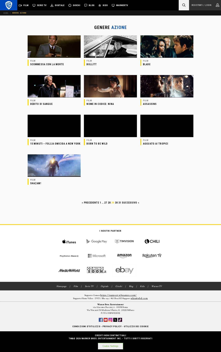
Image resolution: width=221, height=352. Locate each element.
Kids (105, 5)
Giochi (76, 5)
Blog (91, 5)
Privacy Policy (112, 326)
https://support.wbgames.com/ (118, 295)
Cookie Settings (110, 346)
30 (116, 202)
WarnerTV (122, 5)
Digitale (59, 5)
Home (5, 13)
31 (119, 202)
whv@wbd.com (139, 298)
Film (25, 5)
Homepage (61, 286)
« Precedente (90, 202)
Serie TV (41, 5)
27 (105, 202)
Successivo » (130, 202)
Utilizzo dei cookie (136, 326)
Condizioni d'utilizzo (86, 326)
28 (109, 202)
